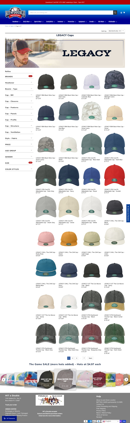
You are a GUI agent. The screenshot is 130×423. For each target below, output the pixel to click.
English (108, 421)
